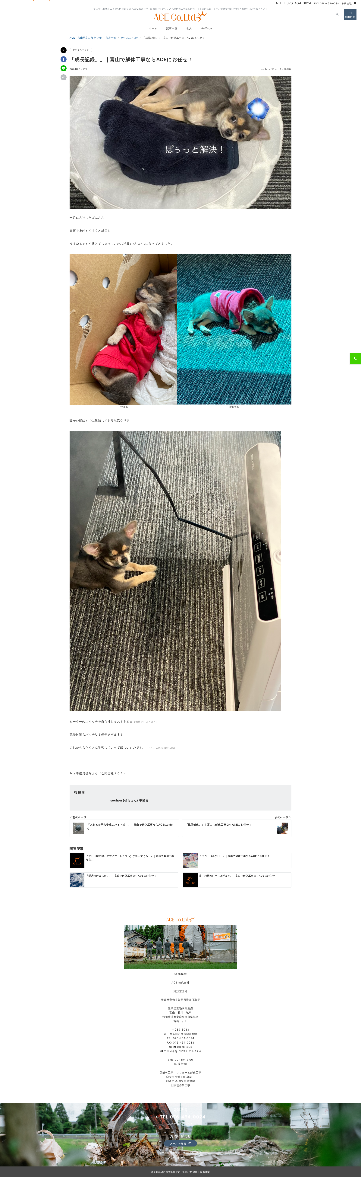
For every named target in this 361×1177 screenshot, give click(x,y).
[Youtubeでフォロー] (355, 3)
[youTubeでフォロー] (321, 14)
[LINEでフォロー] (329, 14)
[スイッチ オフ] (337, 14)
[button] (64, 77)
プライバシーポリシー (180, 1157)
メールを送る (178, 1143)
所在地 (348, 3)
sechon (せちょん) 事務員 (276, 69)
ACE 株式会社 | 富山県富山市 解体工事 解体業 (185, 1172)
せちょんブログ (81, 50)
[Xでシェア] (64, 50)
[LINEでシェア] (64, 68)
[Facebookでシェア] (64, 59)
